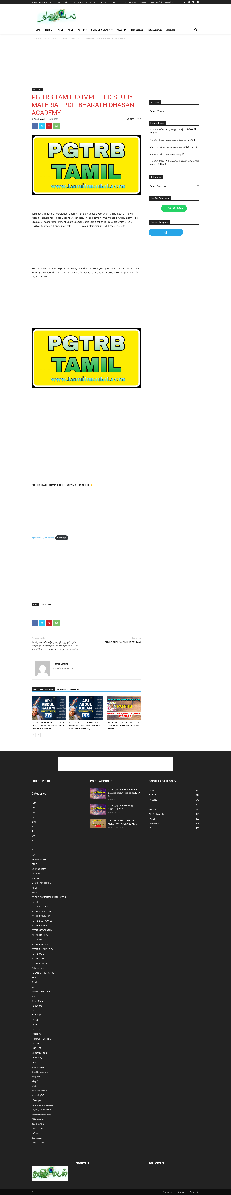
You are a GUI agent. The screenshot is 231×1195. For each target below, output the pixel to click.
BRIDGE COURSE (40, 859)
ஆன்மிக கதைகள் (40, 1071)
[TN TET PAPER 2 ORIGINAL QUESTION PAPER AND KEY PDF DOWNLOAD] (98, 823)
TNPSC (35, 1019)
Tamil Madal (39, 119)
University (37, 1057)
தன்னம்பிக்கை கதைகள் (43, 1104)
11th (34, 807)
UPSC (34, 1062)
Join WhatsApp (175, 208)
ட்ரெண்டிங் (36, 1100)
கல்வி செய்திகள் (39, 1090)
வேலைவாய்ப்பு (38, 1137)
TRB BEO (36, 1034)
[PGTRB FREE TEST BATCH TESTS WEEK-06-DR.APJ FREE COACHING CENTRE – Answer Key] (86, 708)
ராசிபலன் (36, 1133)
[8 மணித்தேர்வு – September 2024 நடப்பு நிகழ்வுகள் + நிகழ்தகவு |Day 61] (98, 793)
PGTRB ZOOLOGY (41, 963)
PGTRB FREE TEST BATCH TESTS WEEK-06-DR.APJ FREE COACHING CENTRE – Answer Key (85, 725)
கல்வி (34, 1085)
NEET (34, 887)
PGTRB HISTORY (40, 934)
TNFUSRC (36, 1015)
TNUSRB (36, 1029)
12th (34, 812)
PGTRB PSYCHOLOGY (42, 949)
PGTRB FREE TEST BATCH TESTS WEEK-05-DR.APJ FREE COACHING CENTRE (123, 725)
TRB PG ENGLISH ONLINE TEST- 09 (122, 642)
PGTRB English (39, 925)
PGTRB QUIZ (38, 953)
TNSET (35, 1024)
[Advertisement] (139, 16)
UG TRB (35, 1043)
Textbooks (37, 1005)
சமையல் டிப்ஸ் (38, 1095)
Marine (35, 878)
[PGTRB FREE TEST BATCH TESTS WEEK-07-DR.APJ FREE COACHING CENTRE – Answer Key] (49, 708)
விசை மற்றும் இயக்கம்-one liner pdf (167, 154)
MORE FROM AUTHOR (68, 689)
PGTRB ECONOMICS (42, 920)
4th (33, 831)
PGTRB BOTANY (40, 906)
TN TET (35, 1010)
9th (33, 854)
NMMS (35, 892)
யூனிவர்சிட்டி (37, 1128)
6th (33, 840)
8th (33, 849)
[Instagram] (184, 2)
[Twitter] (189, 2)
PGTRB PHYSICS (40, 944)
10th (34, 802)
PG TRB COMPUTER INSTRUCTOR (49, 897)
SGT (34, 986)
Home (34, 38)
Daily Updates (39, 868)
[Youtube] (197, 2)
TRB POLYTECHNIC (41, 1038)
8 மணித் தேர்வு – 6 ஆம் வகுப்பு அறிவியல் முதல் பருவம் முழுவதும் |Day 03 (174, 162)
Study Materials (40, 1000)
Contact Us (194, 1192)
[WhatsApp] (56, 126)
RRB (34, 977)
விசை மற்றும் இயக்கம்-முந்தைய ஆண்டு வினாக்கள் (173, 147)
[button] (195, 30)
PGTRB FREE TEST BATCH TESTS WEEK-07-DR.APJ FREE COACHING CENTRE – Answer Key (48, 725)
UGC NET (36, 1048)
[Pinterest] (49, 126)
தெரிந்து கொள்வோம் (41, 1109)
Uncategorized (39, 1052)
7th (33, 845)
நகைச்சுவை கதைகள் (42, 1114)
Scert (34, 982)
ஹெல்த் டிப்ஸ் (38, 1142)
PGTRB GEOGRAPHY (42, 930)
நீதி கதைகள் (38, 1118)
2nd (34, 821)
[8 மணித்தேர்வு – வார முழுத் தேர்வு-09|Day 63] (98, 809)
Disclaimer (182, 1192)
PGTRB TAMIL (46, 38)
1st (33, 816)
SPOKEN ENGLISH (41, 991)
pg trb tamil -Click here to (43, 538)
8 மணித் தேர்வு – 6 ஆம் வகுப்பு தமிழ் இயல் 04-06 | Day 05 (173, 131)
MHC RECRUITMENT (42, 883)
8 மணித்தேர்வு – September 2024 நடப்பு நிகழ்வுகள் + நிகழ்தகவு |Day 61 (124, 792)
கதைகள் (36, 1076)
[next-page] (39, 735)
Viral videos (38, 1067)
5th (33, 835)
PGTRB (35, 901)
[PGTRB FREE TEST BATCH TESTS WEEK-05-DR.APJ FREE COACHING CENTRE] (124, 708)
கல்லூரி (35, 1081)
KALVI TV (36, 873)
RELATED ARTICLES (43, 689)
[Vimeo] (193, 2)
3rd (33, 826)
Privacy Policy (168, 1192)
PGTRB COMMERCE (42, 916)
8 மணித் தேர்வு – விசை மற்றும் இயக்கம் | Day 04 (172, 140)
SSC (34, 996)
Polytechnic (38, 967)
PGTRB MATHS (39, 939)
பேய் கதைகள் (38, 1123)
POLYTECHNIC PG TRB (43, 972)
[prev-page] (34, 735)
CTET (34, 864)
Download (61, 538)
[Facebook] (180, 2)
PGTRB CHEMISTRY (41, 911)
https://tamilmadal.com (63, 668)
